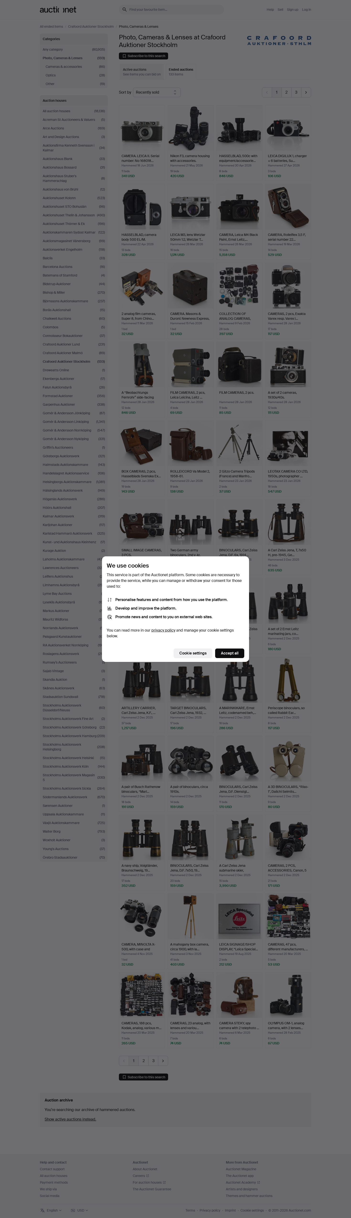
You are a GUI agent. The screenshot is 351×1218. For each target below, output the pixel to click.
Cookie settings (193, 653)
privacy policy (163, 630)
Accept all (230, 653)
